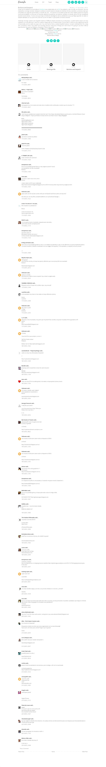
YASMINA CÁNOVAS (27, 283)
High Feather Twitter (27, 121)
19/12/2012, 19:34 (26, 543)
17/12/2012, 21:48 (26, 287)
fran (23, 176)
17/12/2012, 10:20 (26, 159)
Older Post (85, 751)
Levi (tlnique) (25, 637)
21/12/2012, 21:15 (26, 700)
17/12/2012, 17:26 (26, 238)
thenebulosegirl (26, 719)
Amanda (24, 729)
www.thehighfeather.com (28, 120)
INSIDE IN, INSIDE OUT (27, 509)
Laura (23, 547)
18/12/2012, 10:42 (26, 346)
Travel (50, 2)
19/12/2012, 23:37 (26, 566)
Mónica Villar (25, 738)
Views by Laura (26, 705)
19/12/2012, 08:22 (26, 431)
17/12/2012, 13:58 (26, 171)
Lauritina (24, 292)
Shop (57, 2)
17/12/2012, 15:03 (26, 186)
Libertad (24, 103)
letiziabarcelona (26, 534)
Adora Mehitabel (26, 612)
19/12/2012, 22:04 (26, 554)
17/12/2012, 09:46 (26, 129)
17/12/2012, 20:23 (26, 278)
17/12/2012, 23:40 (26, 326)
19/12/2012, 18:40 (26, 512)
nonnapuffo (25, 676)
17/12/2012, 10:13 (26, 150)
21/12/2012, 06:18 (26, 658)
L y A (23, 317)
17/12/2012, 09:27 (26, 107)
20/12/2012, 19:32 (26, 616)
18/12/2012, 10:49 (26, 361)
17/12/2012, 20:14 (26, 268)
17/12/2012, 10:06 (26, 138)
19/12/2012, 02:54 (26, 415)
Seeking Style (25, 571)
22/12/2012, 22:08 (26, 724)
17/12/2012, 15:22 (26, 198)
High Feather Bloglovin (27, 124)
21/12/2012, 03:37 (26, 646)
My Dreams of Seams (28, 420)
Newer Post (21, 751)
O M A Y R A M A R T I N (28, 203)
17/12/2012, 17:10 (26, 225)
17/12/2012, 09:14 (26, 98)
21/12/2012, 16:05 (26, 685)
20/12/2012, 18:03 (26, 607)
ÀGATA (24, 220)
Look (29, 67)
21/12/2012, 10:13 (26, 672)
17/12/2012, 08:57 (26, 84)
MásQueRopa (25, 77)
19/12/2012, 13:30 (26, 485)
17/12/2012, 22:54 (26, 313)
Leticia (24, 663)
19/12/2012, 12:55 (26, 446)
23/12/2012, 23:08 (26, 745)
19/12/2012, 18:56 (26, 529)
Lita (23, 598)
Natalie (24, 366)
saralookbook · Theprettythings (31, 350)
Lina (23, 586)
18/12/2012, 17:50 (26, 383)
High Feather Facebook (27, 123)
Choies (56, 30)
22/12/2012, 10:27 (26, 714)
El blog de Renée (26, 242)
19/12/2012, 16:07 (26, 499)
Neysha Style (25, 257)
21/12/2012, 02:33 (26, 633)
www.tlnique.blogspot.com (28, 642)
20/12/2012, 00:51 (26, 582)
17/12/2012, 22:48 (26, 301)
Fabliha (24, 504)
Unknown (24, 191)
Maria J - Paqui (26, 89)
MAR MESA (25, 490)
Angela (24, 690)
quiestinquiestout (26, 605)
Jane (23, 379)
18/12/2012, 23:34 (26, 398)
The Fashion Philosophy (28, 517)
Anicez (24, 466)
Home (36, 2)
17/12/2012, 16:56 (26, 215)
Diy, (27, 67)
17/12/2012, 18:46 (26, 253)
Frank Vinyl (25, 651)
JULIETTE (24, 143)
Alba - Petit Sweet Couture (29, 621)
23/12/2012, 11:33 (26, 733)
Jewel (23, 134)
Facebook (42, 9)
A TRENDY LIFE (26, 155)
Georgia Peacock (26, 403)
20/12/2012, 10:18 (26, 594)
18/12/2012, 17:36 (26, 374)
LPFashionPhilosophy (27, 527)
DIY (43, 2)
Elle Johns (24, 112)
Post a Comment (24, 748)
